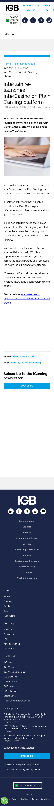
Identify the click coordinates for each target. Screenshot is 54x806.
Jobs (6, 611)
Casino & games (27, 521)
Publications (9, 616)
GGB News (9, 686)
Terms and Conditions (41, 799)
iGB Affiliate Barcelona (14, 672)
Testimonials (10, 648)
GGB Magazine (11, 691)
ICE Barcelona (10, 681)
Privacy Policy (11, 799)
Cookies (24, 799)
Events (7, 606)
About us (8, 629)
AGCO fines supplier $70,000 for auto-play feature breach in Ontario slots (24, 736)
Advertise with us (12, 644)
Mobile (15, 362)
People (27, 555)
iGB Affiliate (9, 667)
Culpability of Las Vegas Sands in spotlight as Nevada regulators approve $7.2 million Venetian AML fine (26, 716)
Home (7, 63)
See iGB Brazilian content (12, 20)
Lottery (27, 544)
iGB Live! (8, 662)
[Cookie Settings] (4, 801)
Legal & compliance (27, 538)
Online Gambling (30, 362)
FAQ (6, 639)
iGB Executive (10, 677)
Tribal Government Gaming (17, 701)
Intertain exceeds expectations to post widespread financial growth (27, 298)
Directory (8, 601)
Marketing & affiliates (27, 550)
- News (16, 722)
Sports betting (27, 567)
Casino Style (10, 696)
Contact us (9, 634)
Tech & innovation (24, 63)
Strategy (27, 572)
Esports (27, 527)
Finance (27, 533)
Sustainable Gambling (27, 561)
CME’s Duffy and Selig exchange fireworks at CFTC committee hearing (25, 727)
